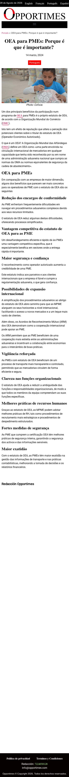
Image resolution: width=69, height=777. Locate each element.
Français (40, 3)
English (29, 3)
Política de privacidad (18, 758)
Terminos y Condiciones (49, 758)
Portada (5, 33)
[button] (34, 24)
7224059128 (41, 764)
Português (52, 3)
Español (64, 3)
